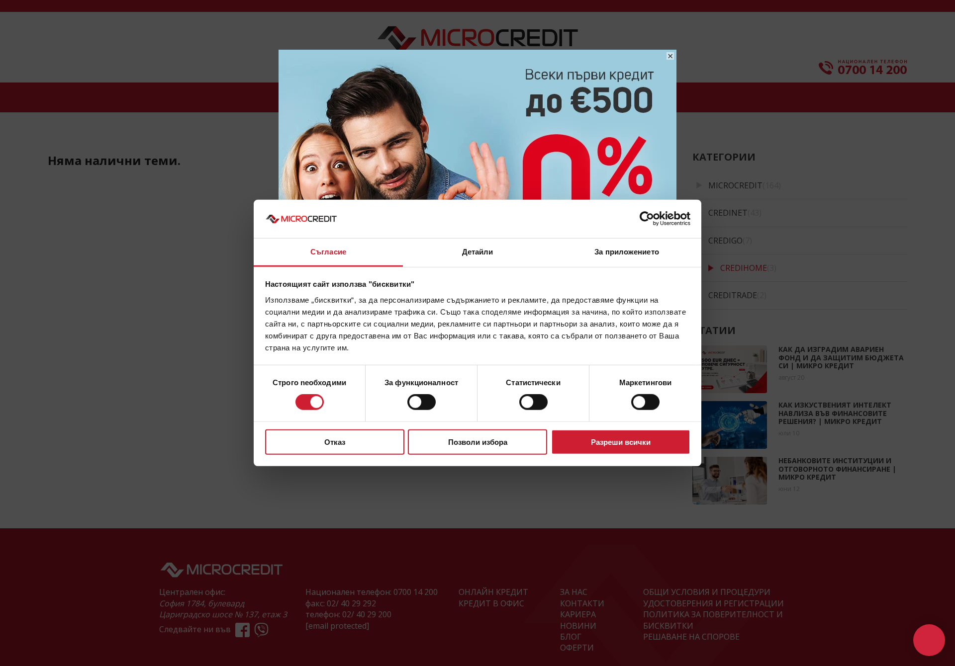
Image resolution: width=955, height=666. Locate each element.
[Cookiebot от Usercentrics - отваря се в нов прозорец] (646, 218)
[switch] (421, 402)
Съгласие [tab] (328, 252)
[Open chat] (929, 640)
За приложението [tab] (626, 252)
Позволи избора (477, 441)
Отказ (334, 441)
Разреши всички (621, 441)
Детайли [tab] (477, 252)
